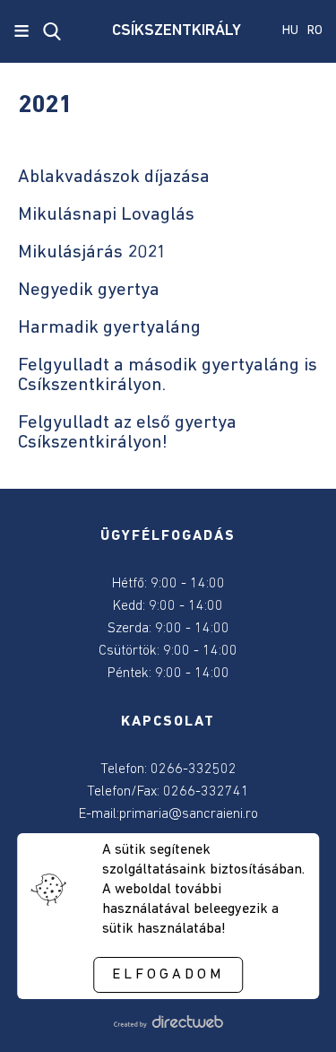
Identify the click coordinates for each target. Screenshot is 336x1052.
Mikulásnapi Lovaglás (106, 214)
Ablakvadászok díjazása (114, 177)
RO (315, 31)
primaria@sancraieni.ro (188, 814)
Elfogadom (168, 975)
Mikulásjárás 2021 (92, 252)
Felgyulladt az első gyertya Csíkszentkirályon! (127, 432)
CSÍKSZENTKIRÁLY (168, 31)
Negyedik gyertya (88, 290)
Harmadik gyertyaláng (109, 327)
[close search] (52, 31)
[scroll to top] (293, 1013)
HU (290, 31)
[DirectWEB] (168, 1024)
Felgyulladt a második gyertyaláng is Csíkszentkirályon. (167, 375)
